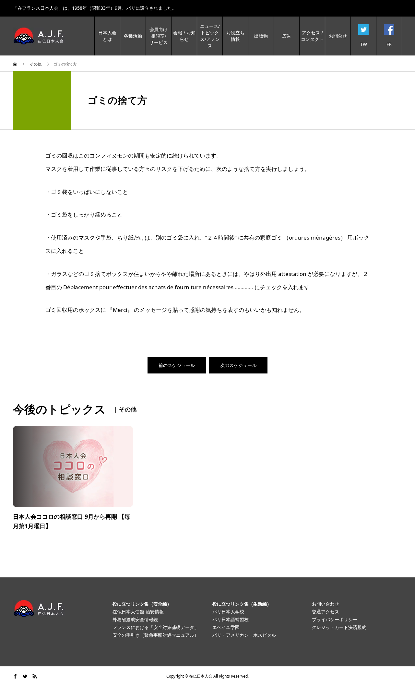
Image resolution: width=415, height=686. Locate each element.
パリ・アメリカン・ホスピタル (244, 635)
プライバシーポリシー (334, 619)
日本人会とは (107, 36)
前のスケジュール (177, 365)
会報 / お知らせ (184, 36)
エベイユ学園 (226, 627)
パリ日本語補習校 (230, 619)
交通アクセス (325, 612)
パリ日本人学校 (228, 612)
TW (363, 44)
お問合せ (338, 36)
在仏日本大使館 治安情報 (138, 612)
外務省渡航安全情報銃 (135, 619)
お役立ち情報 (235, 36)
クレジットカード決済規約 (339, 627)
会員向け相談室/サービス (158, 35)
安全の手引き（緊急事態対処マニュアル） (156, 635)
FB (389, 44)
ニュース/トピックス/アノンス (210, 36)
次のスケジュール (238, 365)
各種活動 (133, 36)
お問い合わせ (325, 604)
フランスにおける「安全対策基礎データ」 (156, 627)
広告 (286, 36)
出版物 (261, 36)
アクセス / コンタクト (312, 36)
